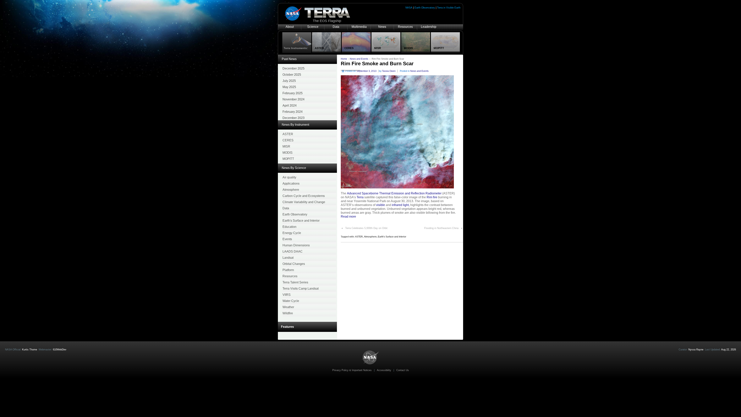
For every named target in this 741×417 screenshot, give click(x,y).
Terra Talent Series (295, 282)
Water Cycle (291, 301)
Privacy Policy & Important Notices (352, 370)
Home (344, 59)
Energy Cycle (292, 233)
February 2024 (293, 111)
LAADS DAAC (293, 251)
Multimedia (359, 26)
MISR (286, 146)
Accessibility (384, 370)
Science (312, 26)
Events (287, 239)
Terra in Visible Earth (448, 7)
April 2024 (290, 105)
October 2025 (292, 74)
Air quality (289, 177)
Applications (291, 183)
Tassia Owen (389, 71)
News (382, 26)
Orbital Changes (294, 263)
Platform (288, 270)
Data (336, 26)
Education (289, 226)
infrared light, (400, 205)
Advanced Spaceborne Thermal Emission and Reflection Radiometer (394, 193)
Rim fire (432, 197)
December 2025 (294, 68)
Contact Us (402, 370)
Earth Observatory (424, 7)
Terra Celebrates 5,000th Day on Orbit (366, 228)
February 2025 (293, 93)
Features (287, 326)
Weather (288, 307)
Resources (405, 26)
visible (380, 205)
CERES (288, 140)
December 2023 (294, 118)
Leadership (428, 26)
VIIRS (287, 294)
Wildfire (288, 313)
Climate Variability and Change (304, 202)
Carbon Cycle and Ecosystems (304, 195)
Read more (348, 216)
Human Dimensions (296, 245)
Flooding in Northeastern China (441, 228)
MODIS (288, 152)
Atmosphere (291, 189)
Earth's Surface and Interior (301, 220)
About (290, 26)
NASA (408, 7)
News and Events (359, 59)
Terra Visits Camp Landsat (301, 288)
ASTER (288, 134)
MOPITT (288, 158)
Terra (360, 197)
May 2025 (289, 87)
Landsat (288, 257)
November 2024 (294, 99)
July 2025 (289, 80)
